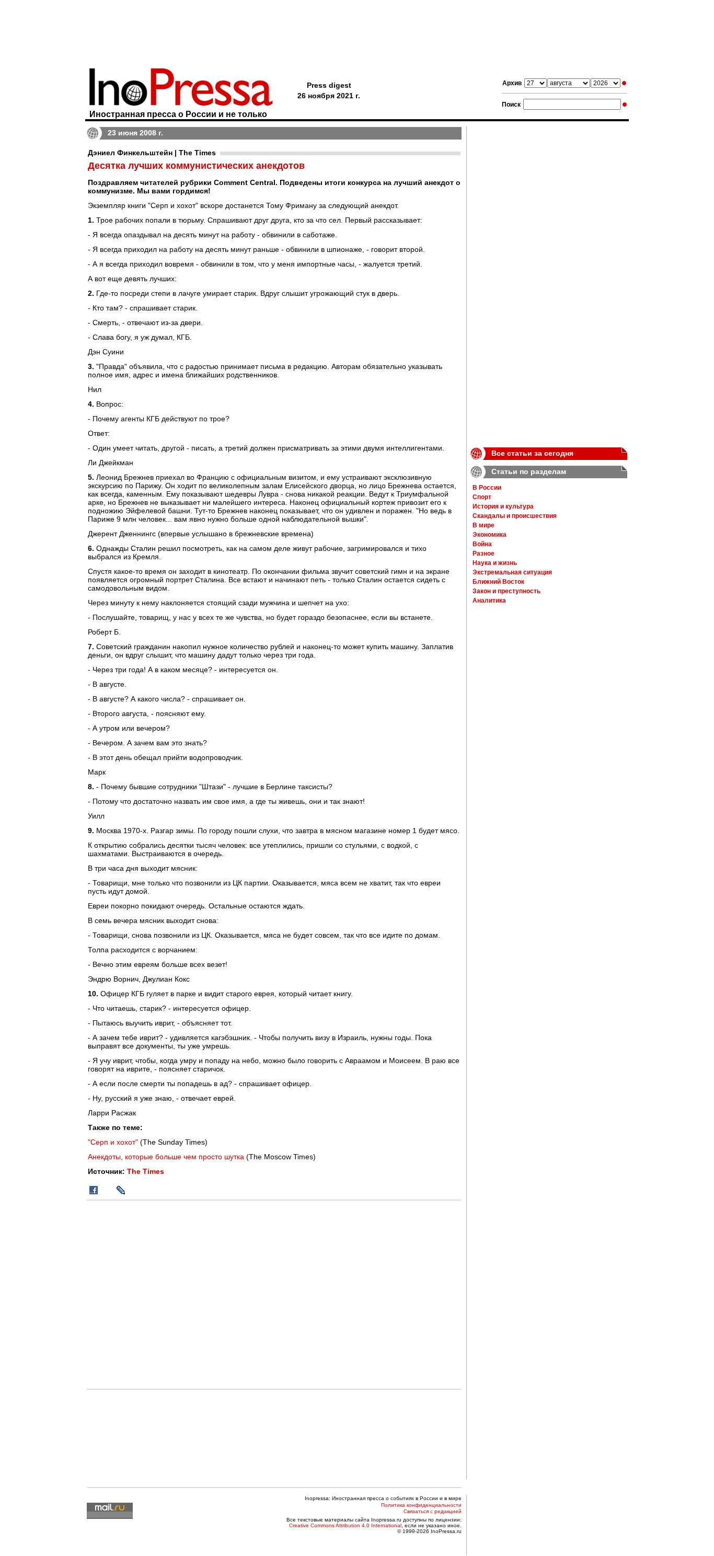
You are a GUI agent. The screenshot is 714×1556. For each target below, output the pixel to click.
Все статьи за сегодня (532, 453)
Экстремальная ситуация (512, 572)
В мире (483, 525)
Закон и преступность (506, 591)
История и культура (503, 506)
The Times (145, 1171)
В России (487, 487)
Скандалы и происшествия (515, 516)
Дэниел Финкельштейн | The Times (152, 152)
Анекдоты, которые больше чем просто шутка (166, 1156)
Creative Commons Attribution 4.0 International (345, 1525)
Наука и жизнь (495, 563)
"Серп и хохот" (113, 1142)
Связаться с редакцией (433, 1511)
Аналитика (489, 600)
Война (482, 544)
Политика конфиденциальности (421, 1505)
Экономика (489, 534)
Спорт (482, 497)
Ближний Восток (498, 581)
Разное (483, 553)
